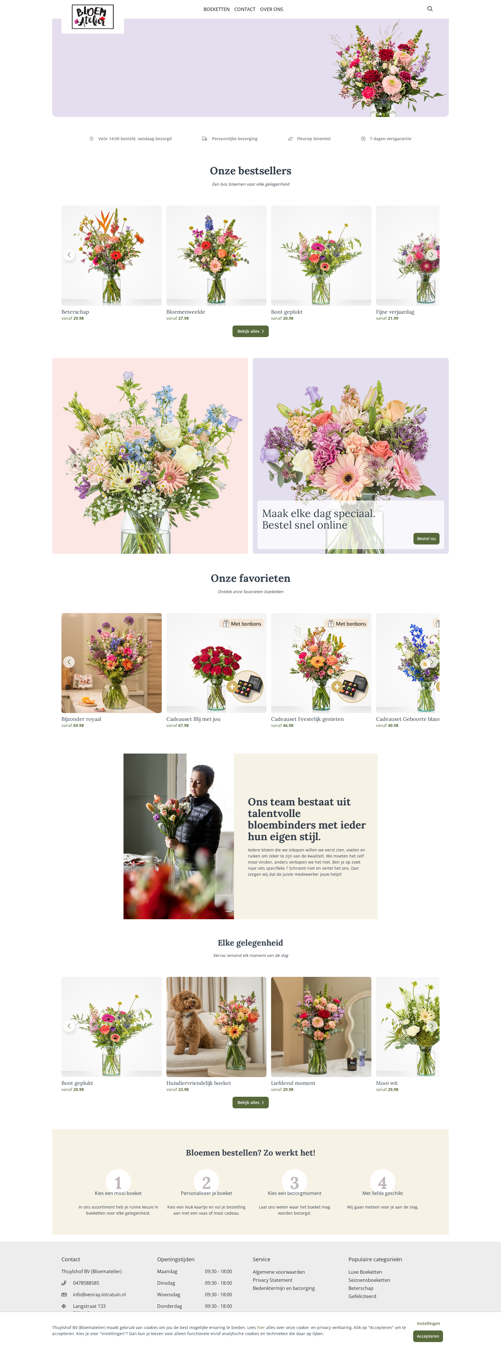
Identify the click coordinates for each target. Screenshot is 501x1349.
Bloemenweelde (185, 312)
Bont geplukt (287, 312)
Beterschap (75, 312)
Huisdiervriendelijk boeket (198, 1083)
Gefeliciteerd (362, 1296)
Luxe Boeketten (365, 1272)
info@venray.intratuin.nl (99, 1294)
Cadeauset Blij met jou (193, 719)
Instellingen (428, 1323)
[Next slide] (432, 255)
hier (261, 1327)
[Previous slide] (69, 255)
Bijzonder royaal (81, 719)
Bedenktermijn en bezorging (284, 1288)
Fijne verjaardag (395, 312)
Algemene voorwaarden (279, 1272)
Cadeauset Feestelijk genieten (307, 719)
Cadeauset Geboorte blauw (409, 719)
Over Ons (271, 9)
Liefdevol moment (293, 1083)
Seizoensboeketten (369, 1280)
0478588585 (86, 1283)
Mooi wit (387, 1083)
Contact (244, 9)
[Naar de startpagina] (92, 17)
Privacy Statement (273, 1280)
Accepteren (428, 1336)
